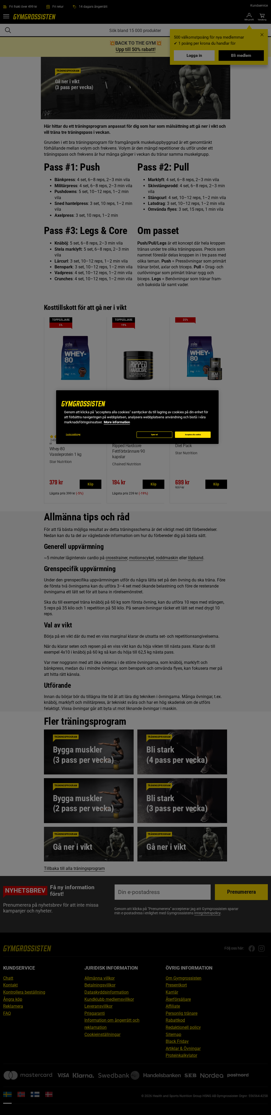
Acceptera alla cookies (193, 435)
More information (117, 422)
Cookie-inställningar (73, 434)
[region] (137, 417)
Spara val (154, 435)
